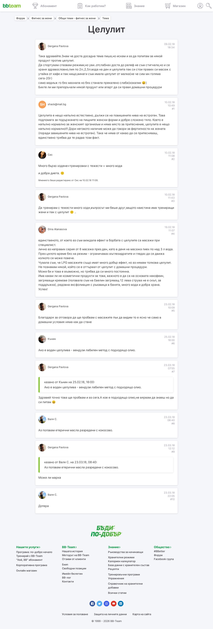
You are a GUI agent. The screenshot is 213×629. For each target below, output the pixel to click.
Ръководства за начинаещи (125, 552)
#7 (173, 371)
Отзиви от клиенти (74, 559)
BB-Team (68, 547)
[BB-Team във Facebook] (92, 603)
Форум (20, 18)
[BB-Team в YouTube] (113, 603)
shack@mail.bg (57, 104)
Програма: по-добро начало (34, 552)
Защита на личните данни (110, 614)
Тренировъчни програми (124, 574)
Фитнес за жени (41, 18)
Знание (113, 547)
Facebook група (164, 559)
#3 (173, 201)
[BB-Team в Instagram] (106, 603)
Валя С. (52, 419)
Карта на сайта (142, 614)
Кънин (52, 338)
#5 (173, 310)
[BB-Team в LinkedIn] (120, 603)
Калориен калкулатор (122, 561)
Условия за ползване (75, 614)
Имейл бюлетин (72, 573)
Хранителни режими (121, 557)
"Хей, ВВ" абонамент (29, 559)
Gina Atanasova (57, 229)
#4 (173, 233)
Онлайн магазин (26, 570)
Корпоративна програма (31, 565)
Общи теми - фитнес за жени (77, 18)
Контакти (68, 581)
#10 (172, 499)
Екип (65, 564)
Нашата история (72, 551)
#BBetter (159, 551)
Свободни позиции (74, 568)
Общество (162, 547)
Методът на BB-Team (75, 555)
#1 (173, 108)
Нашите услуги (27, 547)
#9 (173, 451)
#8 (173, 423)
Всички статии (117, 592)
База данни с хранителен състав (128, 565)
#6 (173, 343)
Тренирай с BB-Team (29, 555)
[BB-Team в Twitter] (99, 603)
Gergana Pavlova (58, 46)
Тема (105, 18)
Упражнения (116, 578)
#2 (173, 159)
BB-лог (66, 577)
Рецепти (113, 569)
